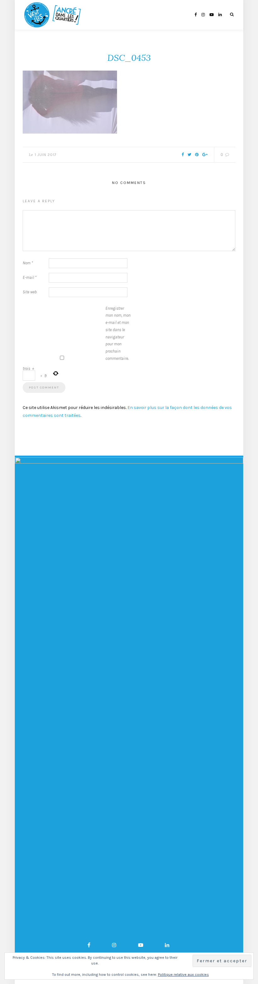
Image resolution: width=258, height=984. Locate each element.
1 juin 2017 (46, 154)
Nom (28, 263)
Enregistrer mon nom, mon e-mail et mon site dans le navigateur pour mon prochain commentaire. (118, 333)
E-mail (29, 277)
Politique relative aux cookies (183, 974)
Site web (30, 292)
